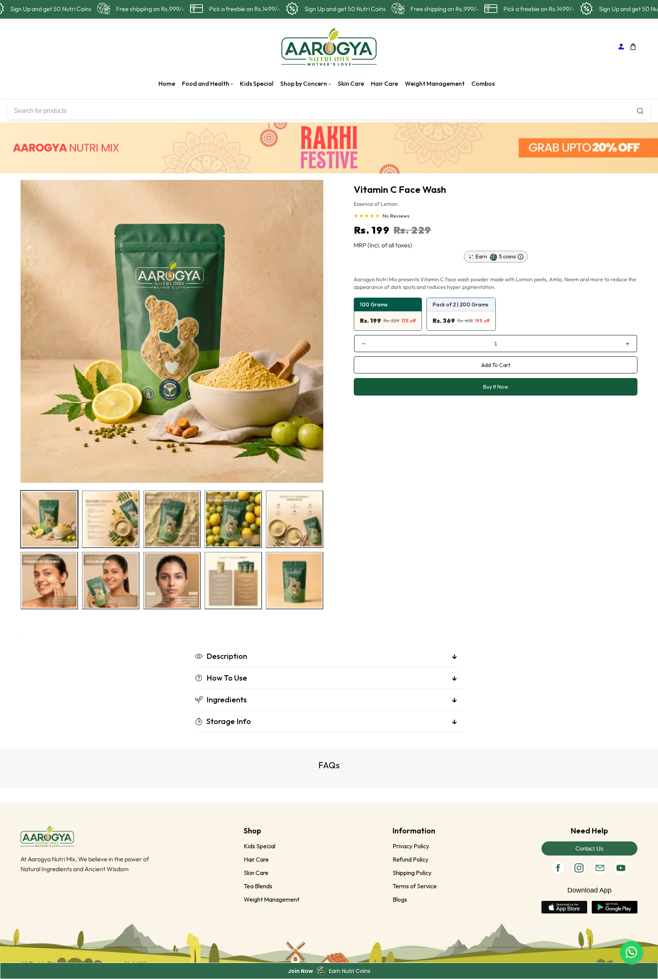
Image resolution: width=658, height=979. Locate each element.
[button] (633, 46)
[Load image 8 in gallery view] (172, 580)
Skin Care (256, 872)
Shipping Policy (412, 872)
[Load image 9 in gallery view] (233, 580)
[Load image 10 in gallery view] (294, 580)
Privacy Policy (411, 846)
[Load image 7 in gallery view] (110, 580)
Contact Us (589, 848)
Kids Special (259, 846)
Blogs (400, 899)
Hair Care (256, 859)
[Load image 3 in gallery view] (172, 519)
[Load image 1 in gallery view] (49, 519)
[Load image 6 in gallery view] (49, 580)
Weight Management (271, 899)
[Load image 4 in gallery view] (233, 519)
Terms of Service (415, 886)
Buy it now (495, 386)
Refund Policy (410, 859)
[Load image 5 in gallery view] (294, 519)
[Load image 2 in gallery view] (110, 519)
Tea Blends (258, 886)
